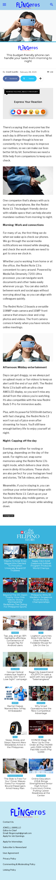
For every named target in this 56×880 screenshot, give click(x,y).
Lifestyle (41, 703)
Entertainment (41, 669)
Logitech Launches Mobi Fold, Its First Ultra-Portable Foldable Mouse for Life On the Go (41, 640)
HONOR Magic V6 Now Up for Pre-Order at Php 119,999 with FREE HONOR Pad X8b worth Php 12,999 (41, 746)
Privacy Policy (9, 858)
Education (41, 776)
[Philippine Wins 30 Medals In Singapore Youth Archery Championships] (41, 585)
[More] (40, 78)
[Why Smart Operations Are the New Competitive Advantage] (41, 693)
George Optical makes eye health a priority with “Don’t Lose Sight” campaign (15, 676)
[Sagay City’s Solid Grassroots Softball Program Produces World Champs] (41, 551)
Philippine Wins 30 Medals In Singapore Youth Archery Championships (41, 598)
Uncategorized (8, 516)
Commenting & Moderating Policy (19, 864)
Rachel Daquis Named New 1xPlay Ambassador (15, 708)
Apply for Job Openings (13, 836)
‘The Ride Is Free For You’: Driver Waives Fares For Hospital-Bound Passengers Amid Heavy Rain (15, 783)
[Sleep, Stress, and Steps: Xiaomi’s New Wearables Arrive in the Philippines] (15, 727)
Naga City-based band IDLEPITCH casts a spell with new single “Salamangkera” (41, 676)
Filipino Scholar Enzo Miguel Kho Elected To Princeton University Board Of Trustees (15, 566)
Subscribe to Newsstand (14, 847)
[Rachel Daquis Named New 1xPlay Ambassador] (15, 693)
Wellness (15, 669)
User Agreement (11, 853)
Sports (15, 703)
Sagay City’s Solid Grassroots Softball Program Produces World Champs (41, 564)
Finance (15, 633)
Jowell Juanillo (12, 72)
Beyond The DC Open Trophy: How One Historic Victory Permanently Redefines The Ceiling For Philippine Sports (15, 601)
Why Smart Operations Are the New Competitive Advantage (41, 710)
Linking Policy (9, 870)
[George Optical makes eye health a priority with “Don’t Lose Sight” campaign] (15, 659)
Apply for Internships (12, 841)
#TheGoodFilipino (15, 776)
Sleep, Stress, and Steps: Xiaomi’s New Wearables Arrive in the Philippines (15, 744)
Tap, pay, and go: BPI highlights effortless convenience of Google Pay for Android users (15, 640)
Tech (41, 633)
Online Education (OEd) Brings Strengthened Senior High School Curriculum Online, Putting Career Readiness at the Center (41, 787)
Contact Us (8, 822)
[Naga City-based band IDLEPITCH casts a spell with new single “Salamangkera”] (41, 659)
